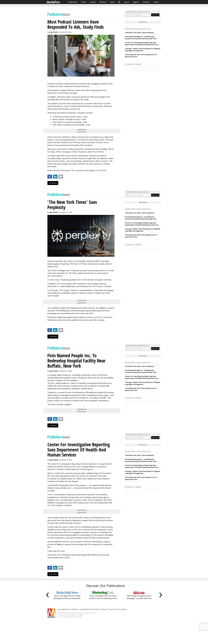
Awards (93, 2)
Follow (156, 2)
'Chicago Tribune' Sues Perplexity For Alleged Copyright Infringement (142, 50)
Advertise (146, 2)
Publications (73, 2)
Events (83, 2)
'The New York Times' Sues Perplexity (139, 33)
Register (136, 2)
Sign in (126, 2)
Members (103, 2)
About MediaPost (63, 609)
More (112, 2)
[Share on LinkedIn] (55, 177)
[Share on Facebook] (49, 177)
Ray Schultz (53, 32)
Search (119, 2)
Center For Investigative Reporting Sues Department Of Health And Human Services (142, 44)
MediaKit (74, 609)
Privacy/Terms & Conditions (117, 609)
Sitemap (103, 609)
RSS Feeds (95, 609)
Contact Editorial (84, 609)
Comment (53, 183)
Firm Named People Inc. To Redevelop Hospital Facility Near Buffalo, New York (140, 38)
